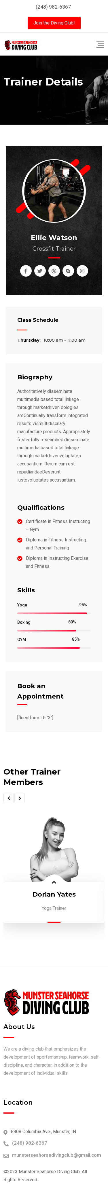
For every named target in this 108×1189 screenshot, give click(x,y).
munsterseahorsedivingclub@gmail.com (56, 1155)
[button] (8, 798)
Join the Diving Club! (54, 23)
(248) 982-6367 (53, 7)
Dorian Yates (54, 894)
